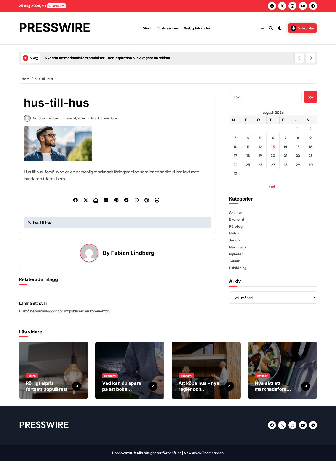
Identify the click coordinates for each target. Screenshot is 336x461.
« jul (272, 186)
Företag (235, 226)
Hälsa (234, 233)
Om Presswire (167, 28)
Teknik (234, 261)
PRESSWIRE (54, 27)
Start (147, 28)
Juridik (234, 240)
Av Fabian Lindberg (46, 118)
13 (273, 146)
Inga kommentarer (104, 118)
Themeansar (212, 453)
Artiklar (235, 212)
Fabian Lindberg (132, 253)
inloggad (50, 311)
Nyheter (236, 254)
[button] (310, 58)
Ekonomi (236, 219)
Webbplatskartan (197, 28)
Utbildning (237, 268)
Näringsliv (237, 247)
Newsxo (190, 453)
